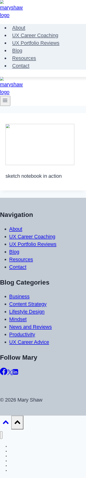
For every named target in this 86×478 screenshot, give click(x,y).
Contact (20, 66)
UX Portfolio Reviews (35, 43)
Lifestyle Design (26, 312)
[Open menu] (5, 101)
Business (19, 296)
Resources (24, 58)
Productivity (22, 334)
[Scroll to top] (5, 423)
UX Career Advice (29, 342)
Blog (17, 50)
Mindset (18, 319)
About (18, 28)
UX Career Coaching (35, 35)
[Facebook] (3, 373)
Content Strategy (28, 304)
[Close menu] (1, 435)
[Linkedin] (15, 373)
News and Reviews (30, 327)
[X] (10, 373)
